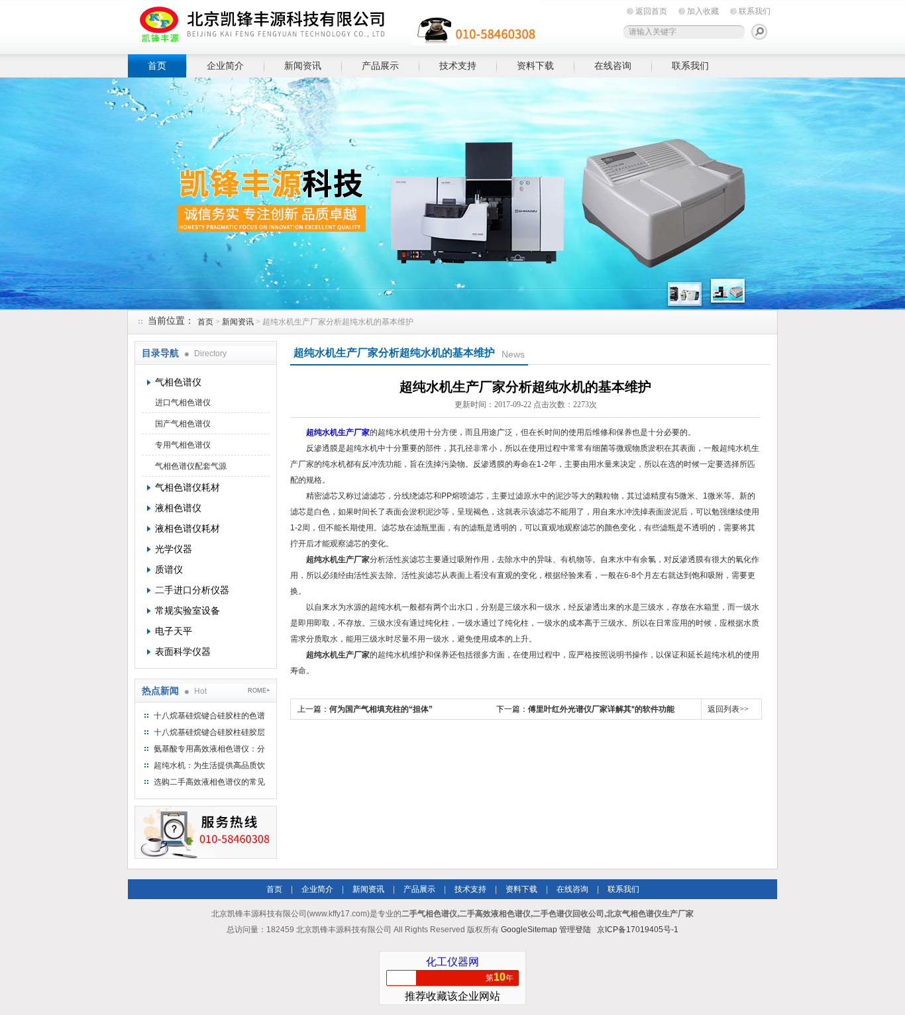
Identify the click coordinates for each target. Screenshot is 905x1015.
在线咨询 (612, 65)
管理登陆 (575, 929)
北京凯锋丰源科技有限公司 (333, 25)
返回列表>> (728, 709)
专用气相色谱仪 (183, 445)
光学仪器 (173, 549)
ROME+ (259, 690)
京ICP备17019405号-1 (637, 929)
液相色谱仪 (178, 508)
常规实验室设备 (187, 610)
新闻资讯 (302, 65)
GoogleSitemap (529, 929)
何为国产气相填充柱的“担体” (381, 709)
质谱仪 (169, 569)
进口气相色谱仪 (183, 402)
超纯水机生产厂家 (338, 432)
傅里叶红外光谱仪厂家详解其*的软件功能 (601, 709)
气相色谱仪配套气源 (191, 466)
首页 (157, 65)
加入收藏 (703, 11)
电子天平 (173, 631)
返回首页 (651, 11)
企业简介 (225, 65)
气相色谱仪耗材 (187, 487)
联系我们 (755, 11)
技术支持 (457, 65)
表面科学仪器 (183, 651)
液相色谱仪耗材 (187, 528)
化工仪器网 (452, 961)
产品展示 (380, 65)
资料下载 (535, 65)
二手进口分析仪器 (192, 590)
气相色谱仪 (178, 382)
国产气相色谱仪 (183, 423)
